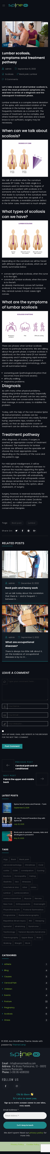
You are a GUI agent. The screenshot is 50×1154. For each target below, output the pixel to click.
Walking (7, 943)
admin (8, 69)
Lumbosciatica (21, 893)
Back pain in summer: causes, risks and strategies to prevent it (31, 833)
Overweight (39, 904)
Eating (33, 876)
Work (27, 943)
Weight (18, 943)
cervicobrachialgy (12, 865)
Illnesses (26, 881)
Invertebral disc (11, 887)
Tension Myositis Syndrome (32, 932)
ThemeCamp (19, 1044)
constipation (27, 870)
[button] (3, 5)
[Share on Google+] (34, 530)
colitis (6, 870)
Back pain (24, 74)
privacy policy (36, 1132)
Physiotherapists (11, 909)
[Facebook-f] (5, 1086)
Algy (5, 859)
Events (7, 995)
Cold (41, 865)
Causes (8, 976)
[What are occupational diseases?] (25, 618)
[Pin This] (28, 530)
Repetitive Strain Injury (14, 921)
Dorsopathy (20, 876)
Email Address (11, 1110)
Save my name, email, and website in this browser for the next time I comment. (25, 735)
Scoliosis (9, 74)
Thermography (10, 937)
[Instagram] (16, 1086)
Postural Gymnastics (33, 909)
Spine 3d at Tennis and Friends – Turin (30, 804)
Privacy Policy (17, 1144)
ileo (17, 881)
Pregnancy (9, 1007)
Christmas (30, 865)
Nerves (38, 898)
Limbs (33, 887)
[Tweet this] (16, 530)
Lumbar (33, 74)
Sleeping (39, 921)
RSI (30, 921)
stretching (20, 926)
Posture (8, 1001)
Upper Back (27, 937)
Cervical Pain (10, 982)
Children (8, 989)
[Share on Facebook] (22, 530)
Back (13, 859)
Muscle (27, 898)
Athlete (7, 964)
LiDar (25, 887)
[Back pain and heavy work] (25, 564)
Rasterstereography (29, 915)
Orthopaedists (23, 904)
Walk (39, 937)
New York (8, 904)
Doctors (7, 876)
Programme (9, 915)
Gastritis (7, 881)
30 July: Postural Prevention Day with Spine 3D (29, 819)
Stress (7, 1020)
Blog (6, 970)
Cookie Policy (32, 1144)
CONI (15, 870)
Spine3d (7, 926)
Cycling (40, 870)
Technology (9, 932)
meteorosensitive (12, 898)
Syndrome (34, 926)
